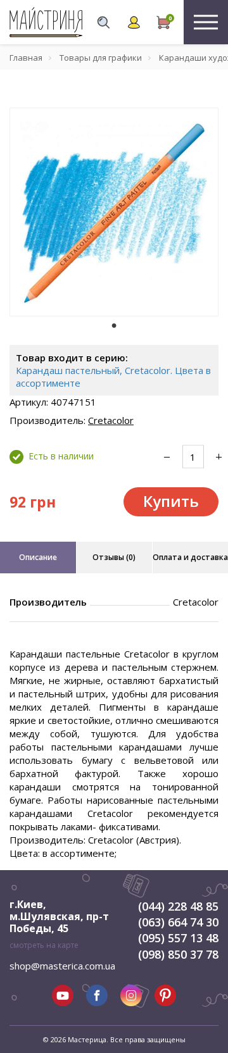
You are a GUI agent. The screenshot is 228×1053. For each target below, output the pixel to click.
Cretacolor (111, 420)
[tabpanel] (114, 212)
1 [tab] (114, 325)
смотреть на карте (44, 945)
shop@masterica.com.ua (62, 965)
